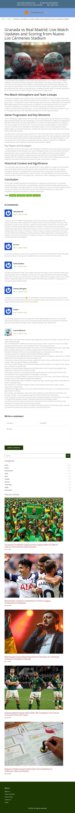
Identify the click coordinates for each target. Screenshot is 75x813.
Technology (8, 484)
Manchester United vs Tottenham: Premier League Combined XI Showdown (28, 602)
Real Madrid (21, 195)
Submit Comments (13, 448)
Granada (12, 195)
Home (3, 19)
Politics (7, 468)
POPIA (6, 802)
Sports (9, 19)
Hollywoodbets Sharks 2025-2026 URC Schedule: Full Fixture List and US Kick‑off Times (32, 714)
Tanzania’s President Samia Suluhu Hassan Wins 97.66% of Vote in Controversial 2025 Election (31, 545)
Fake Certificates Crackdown (30, 5)
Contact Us (8, 800)
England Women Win (26, 3)
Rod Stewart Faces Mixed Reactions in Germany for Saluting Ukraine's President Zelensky (32, 658)
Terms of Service (10, 794)
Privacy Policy (9, 797)
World (6, 473)
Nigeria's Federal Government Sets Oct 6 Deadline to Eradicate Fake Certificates (28, 770)
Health (6, 487)
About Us (7, 791)
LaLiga (29, 195)
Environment (8, 490)
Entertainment (9, 471)
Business (7, 482)
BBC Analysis (52, 5)
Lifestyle (7, 479)
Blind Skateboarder (49, 3)
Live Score (36, 195)
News (6, 476)
